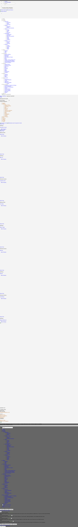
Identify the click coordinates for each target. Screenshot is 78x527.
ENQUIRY (9, 94)
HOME (3, 18)
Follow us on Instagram (4, 421)
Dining (8, 27)
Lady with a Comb (3, 127)
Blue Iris (1, 157)
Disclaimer (2, 417)
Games (6, 92)
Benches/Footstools (10, 36)
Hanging (6, 50)
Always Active (10, 512)
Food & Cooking (7, 90)
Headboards (9, 34)
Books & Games (5, 84)
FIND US (3, 93)
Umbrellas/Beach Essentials (10, 61)
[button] (1, 96)
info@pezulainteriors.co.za (5, 412)
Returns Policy (2, 414)
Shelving (8, 43)
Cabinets (8, 41)
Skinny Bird (2, 134)
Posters (6, 115)
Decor (3, 117)
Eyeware (6, 75)
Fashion (6, 498)
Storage (6, 40)
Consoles (8, 32)
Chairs (8, 45)
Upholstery (6, 21)
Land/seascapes (8, 111)
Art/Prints (4, 63)
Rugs (5, 58)
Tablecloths (7, 81)
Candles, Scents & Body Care (10, 59)
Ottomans (8, 24)
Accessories (4, 53)
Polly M (1, 273)
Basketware (7, 55)
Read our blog (2, 420)
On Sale (3, 19)
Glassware (6, 56)
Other (8, 48)
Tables (6, 28)
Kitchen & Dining (8, 54)
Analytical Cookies (4, 518)
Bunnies (1, 250)
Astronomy (6, 66)
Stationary (6, 91)
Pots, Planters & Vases (9, 57)
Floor (5, 52)
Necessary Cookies (4, 512)
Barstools (8, 35)
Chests (8, 42)
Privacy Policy (2, 416)
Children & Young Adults (9, 87)
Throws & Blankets (8, 79)
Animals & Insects (8, 65)
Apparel (3, 73)
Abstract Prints (7, 64)
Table (6, 51)
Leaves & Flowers (8, 62)
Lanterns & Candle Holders (9, 60)
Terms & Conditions (3, 415)
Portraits (6, 72)
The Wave (2, 203)
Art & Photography (8, 86)
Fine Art (6, 68)
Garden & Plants (8, 88)
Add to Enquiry (3, 135)
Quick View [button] (2, 123)
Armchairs (9, 22)
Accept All (11, 509)
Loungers (8, 39)
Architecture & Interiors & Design (10, 85)
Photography (7, 71)
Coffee (8, 30)
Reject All (6, 509)
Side (7, 31)
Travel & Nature (7, 89)
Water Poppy (2, 227)
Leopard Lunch (2, 180)
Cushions (6, 78)
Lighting (3, 49)
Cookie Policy (7, 510)
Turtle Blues (2, 296)
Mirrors (6, 468)
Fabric (8, 83)
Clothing (6, 74)
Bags (5, 76)
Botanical (6, 108)
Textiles (3, 121)
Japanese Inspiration (8, 110)
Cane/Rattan (7, 33)
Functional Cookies (4, 515)
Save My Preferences (8, 524)
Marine (6, 70)
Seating (6, 25)
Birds (5, 67)
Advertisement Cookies (5, 521)
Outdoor (6, 44)
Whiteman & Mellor (8, 82)
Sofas (8, 23)
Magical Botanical (3, 320)
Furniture (4, 20)
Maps (6, 69)
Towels (6, 80)
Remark (9, 515)
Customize (2, 509)
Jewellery (6, 77)
